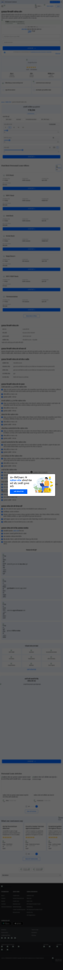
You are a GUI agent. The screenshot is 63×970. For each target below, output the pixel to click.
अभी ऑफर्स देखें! (19, 492)
